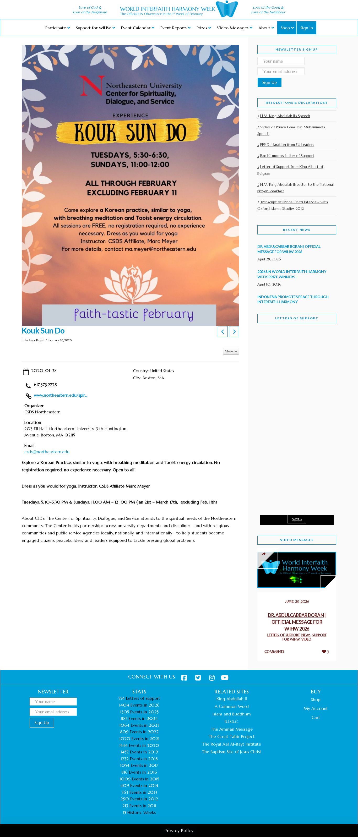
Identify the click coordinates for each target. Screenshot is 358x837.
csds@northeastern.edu (46, 451)
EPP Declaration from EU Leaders (287, 144)
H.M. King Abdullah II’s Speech (285, 115)
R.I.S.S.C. (231, 721)
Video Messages (297, 540)
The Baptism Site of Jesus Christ (231, 751)
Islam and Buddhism (232, 713)
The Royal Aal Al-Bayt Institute (231, 744)
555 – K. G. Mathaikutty (293, 348)
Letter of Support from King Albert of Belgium (290, 170)
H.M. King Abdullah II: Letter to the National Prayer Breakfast (295, 187)
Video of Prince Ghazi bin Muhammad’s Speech (291, 130)
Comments (274, 651)
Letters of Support (296, 318)
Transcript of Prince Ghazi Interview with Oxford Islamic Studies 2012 (292, 205)
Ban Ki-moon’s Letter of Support (287, 155)
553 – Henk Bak (284, 466)
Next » (297, 519)
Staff (270, 374)
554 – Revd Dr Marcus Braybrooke (291, 410)
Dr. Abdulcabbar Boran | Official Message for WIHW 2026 (297, 622)
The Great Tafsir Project (232, 736)
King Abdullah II (231, 698)
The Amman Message (232, 729)
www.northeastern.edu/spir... (60, 395)
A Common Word (232, 706)
